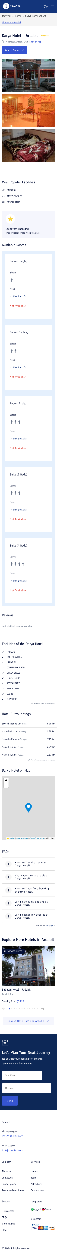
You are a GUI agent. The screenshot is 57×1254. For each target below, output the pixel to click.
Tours (33, 1177)
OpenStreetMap (37, 838)
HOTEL (18, 16)
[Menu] (52, 6)
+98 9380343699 (12, 1136)
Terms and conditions (13, 1190)
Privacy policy (9, 1183)
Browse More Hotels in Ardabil (26, 1020)
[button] (28, 808)
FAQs (4, 1217)
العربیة (37, 1209)
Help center (8, 1210)
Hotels (34, 1171)
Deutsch (49, 1209)
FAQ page (49, 925)
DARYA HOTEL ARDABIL (36, 16)
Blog (4, 1229)
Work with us (8, 1223)
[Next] (43, 1009)
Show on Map (35, 41)
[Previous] (4, 1009)
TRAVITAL (6, 16)
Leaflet (12, 838)
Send (10, 1100)
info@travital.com (12, 1150)
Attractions (36, 1183)
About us (6, 1171)
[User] (46, 6)
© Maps (22, 838)
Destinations (37, 1190)
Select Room (11, 50)
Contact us (7, 1177)
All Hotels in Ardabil (11, 22)
